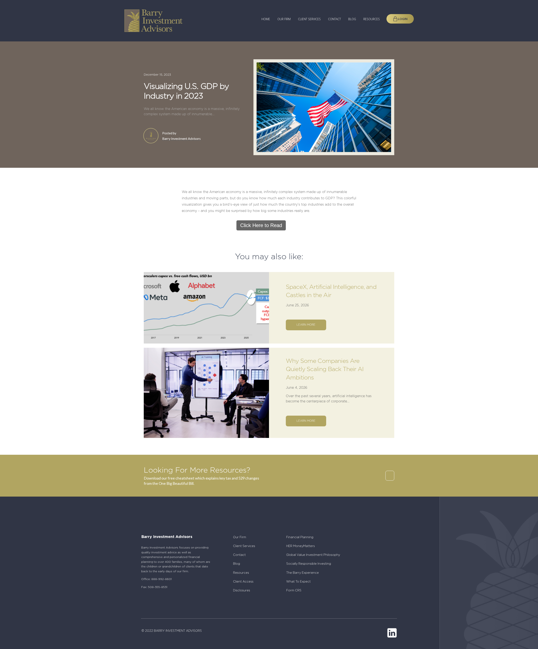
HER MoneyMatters (300, 546)
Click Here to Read (261, 225)
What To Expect (298, 581)
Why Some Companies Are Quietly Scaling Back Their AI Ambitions (325, 369)
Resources (371, 19)
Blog (352, 19)
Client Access (243, 581)
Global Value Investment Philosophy (313, 554)
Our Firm (284, 19)
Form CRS (293, 590)
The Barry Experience (302, 572)
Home (265, 19)
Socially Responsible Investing (308, 563)
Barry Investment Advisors (181, 138)
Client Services (309, 19)
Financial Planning (299, 537)
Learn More (306, 325)
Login (402, 19)
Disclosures (241, 590)
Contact (334, 19)
